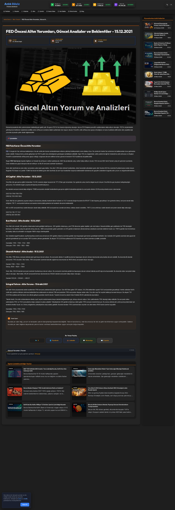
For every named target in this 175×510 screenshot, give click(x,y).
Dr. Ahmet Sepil (17, 41)
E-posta (105, 340)
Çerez (20, 499)
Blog (82, 11)
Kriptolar (25, 11)
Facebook (54, 340)
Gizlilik (25, 499)
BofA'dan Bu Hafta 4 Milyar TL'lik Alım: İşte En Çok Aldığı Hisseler (45, 404)
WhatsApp (88, 340)
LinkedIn (71, 340)
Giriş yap (37, 354)
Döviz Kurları (73, 11)
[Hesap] (171, 4)
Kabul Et (24, 504)
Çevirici (42, 11)
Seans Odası (51, 11)
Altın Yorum (16, 19)
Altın (34, 11)
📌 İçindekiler (12, 138)
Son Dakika (63, 11)
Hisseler (16, 11)
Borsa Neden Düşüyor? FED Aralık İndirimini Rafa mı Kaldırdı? (43, 388)
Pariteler (7, 11)
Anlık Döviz (7, 19)
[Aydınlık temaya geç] (167, 4)
